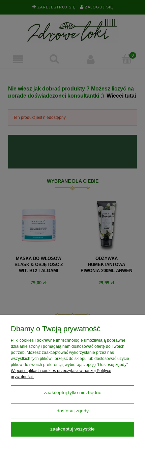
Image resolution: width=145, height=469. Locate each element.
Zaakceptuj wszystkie (72, 429)
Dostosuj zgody (73, 410)
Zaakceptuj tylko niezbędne (73, 392)
